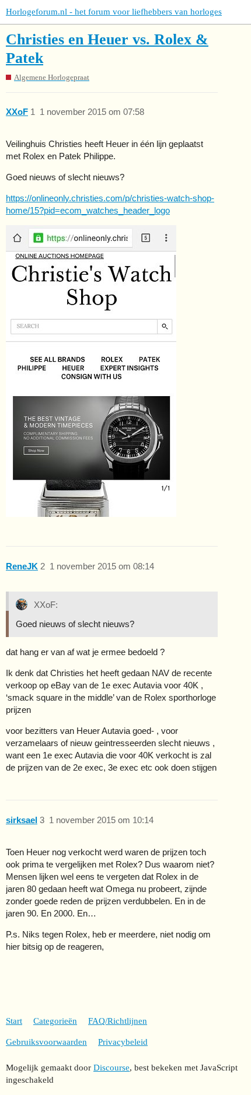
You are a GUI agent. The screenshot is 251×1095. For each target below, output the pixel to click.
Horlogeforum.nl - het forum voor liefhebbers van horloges (114, 11)
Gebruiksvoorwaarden (46, 1042)
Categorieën (55, 1021)
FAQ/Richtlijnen (117, 1021)
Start (14, 1021)
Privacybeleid (123, 1042)
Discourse (111, 1067)
